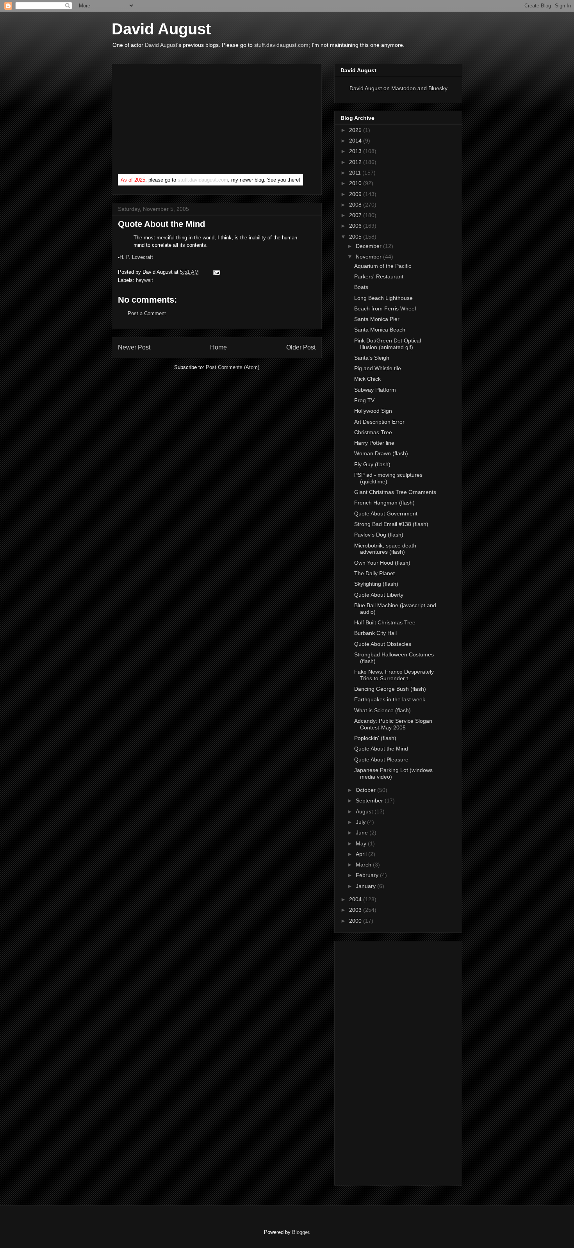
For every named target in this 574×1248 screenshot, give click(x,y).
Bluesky (437, 88)
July (361, 822)
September (370, 800)
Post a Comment (147, 313)
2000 (356, 921)
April (362, 854)
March (364, 864)
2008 (356, 204)
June (362, 832)
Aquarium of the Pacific (382, 266)
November (369, 256)
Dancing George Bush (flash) (390, 689)
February (368, 875)
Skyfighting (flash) (376, 584)
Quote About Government (385, 513)
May (362, 843)
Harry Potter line (374, 443)
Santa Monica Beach (379, 329)
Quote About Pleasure (381, 759)
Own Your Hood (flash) (382, 563)
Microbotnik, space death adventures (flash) (385, 548)
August (365, 811)
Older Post (301, 347)
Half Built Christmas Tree (384, 622)
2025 (356, 130)
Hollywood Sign (373, 411)
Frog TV (364, 400)
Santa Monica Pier (376, 319)
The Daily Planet (374, 573)
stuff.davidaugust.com (281, 45)
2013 (356, 151)
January (366, 886)
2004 (356, 899)
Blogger (300, 1232)
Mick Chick (367, 379)
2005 (356, 237)
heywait (144, 280)
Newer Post (134, 347)
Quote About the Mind (161, 224)
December (369, 246)
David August (161, 28)
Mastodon (403, 88)
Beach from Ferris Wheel (385, 308)
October (366, 790)
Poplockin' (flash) (375, 738)
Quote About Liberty (378, 595)
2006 (356, 226)
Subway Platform (375, 390)
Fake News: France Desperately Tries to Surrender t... (394, 675)
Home (218, 347)
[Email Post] (215, 272)
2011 (355, 172)
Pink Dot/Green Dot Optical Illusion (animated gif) (387, 343)
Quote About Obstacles (382, 644)
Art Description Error (379, 422)
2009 (356, 194)
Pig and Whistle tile (377, 368)
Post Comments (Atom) (232, 367)
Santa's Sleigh (371, 358)
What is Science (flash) (382, 710)
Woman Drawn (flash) (381, 453)
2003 (356, 910)
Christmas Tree (373, 432)
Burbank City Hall (375, 633)
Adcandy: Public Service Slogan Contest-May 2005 (393, 724)
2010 (356, 183)
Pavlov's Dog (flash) (378, 534)
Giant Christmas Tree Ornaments (395, 492)
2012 (356, 162)
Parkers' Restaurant (378, 276)
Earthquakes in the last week (389, 699)
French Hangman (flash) (384, 502)
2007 (356, 215)
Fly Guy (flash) (372, 464)
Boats (361, 287)
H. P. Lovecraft (136, 257)
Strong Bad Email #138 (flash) (391, 524)
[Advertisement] (176, 120)
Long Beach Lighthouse (383, 298)
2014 (356, 140)
